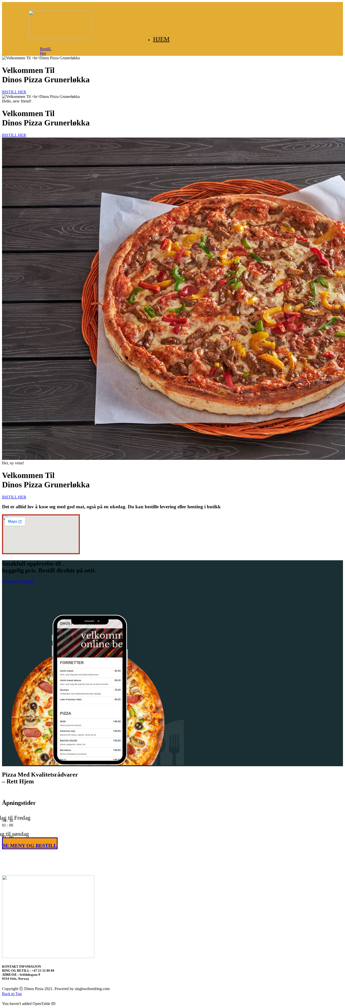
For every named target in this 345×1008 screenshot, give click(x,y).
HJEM (161, 39)
